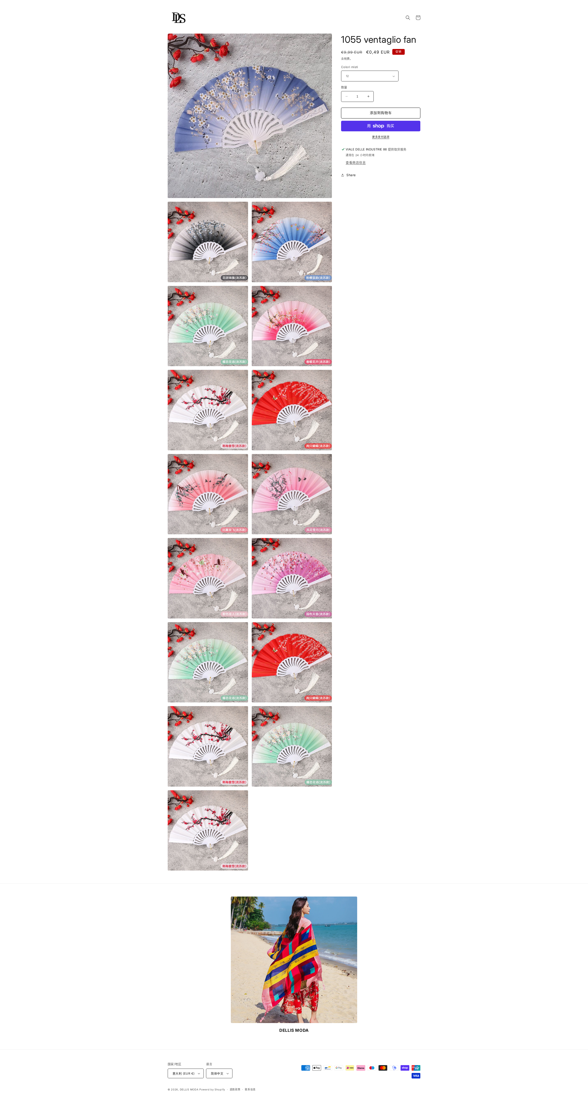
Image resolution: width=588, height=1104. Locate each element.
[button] (408, 18)
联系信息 (250, 1089)
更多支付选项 (380, 137)
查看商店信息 (356, 162)
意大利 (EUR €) (183, 1073)
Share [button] (351, 175)
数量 (344, 87)
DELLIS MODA (189, 1089)
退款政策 (235, 1089)
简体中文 (217, 1073)
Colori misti (349, 67)
